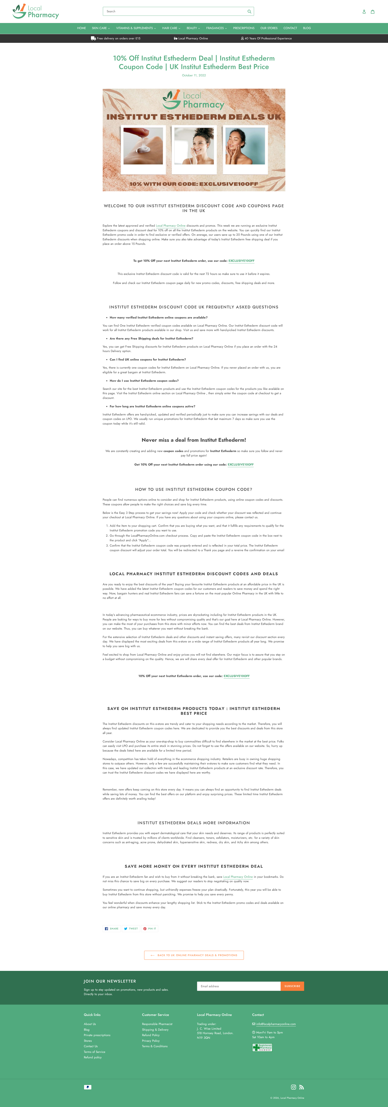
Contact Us (91, 1046)
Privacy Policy (151, 1041)
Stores (88, 1041)
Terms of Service (94, 1052)
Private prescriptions (97, 1035)
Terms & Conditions (155, 1046)
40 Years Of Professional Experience (268, 38)
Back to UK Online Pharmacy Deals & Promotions (197, 955)
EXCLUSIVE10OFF (241, 261)
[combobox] (178, 11)
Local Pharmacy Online (192, 38)
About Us (90, 1024)
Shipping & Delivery (155, 1029)
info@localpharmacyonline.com (276, 1024)
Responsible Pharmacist (157, 1024)
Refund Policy (151, 1035)
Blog (87, 1029)
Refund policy (93, 1057)
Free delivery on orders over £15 (118, 38)
